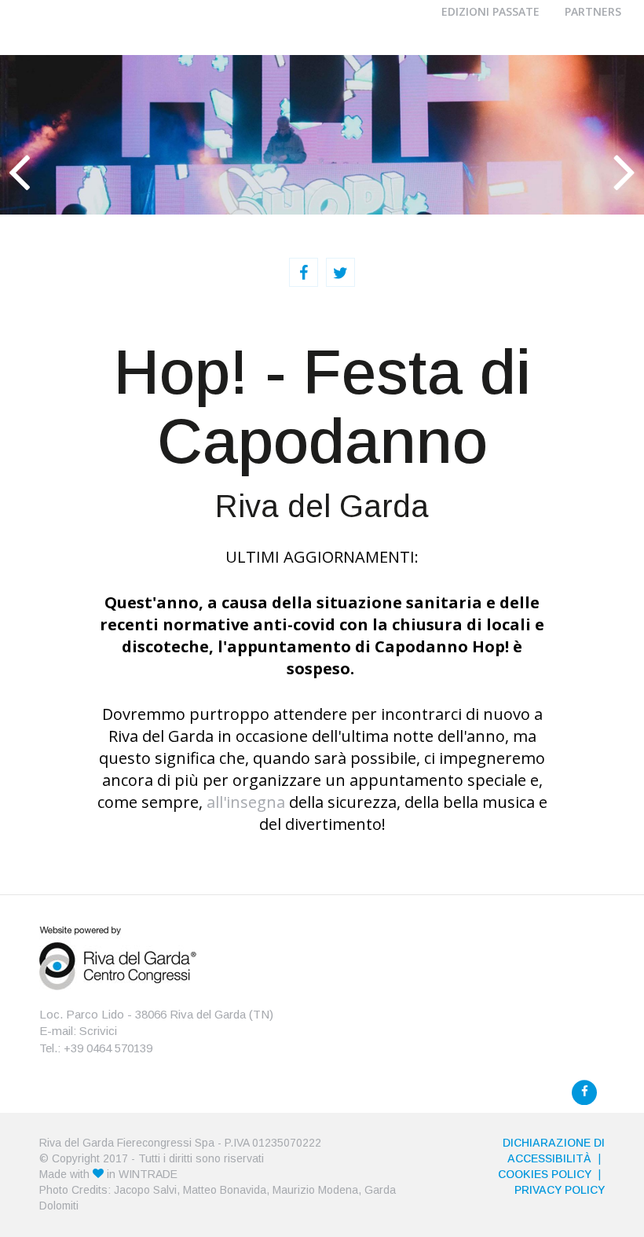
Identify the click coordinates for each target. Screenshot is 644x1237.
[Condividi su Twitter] (340, 272)
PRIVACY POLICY (559, 1190)
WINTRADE (148, 1174)
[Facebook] (584, 1092)
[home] (117, 957)
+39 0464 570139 (108, 1048)
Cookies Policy (544, 1174)
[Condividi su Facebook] (303, 272)
